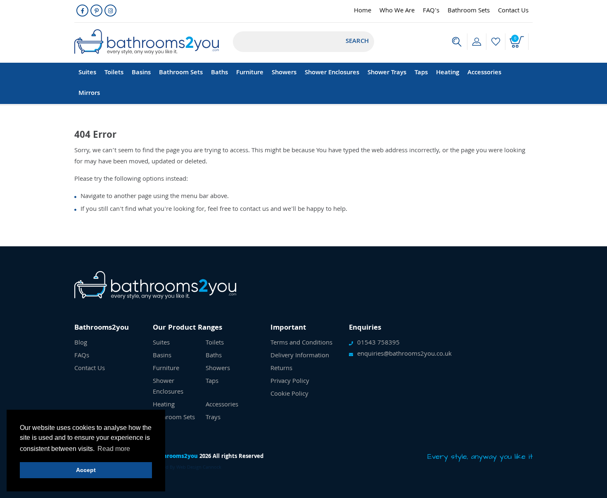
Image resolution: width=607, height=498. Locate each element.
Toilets (113, 73)
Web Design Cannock (198, 468)
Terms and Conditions (301, 343)
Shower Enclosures (332, 73)
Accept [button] (86, 470)
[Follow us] (82, 11)
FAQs (81, 356)
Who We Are (397, 11)
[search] (457, 41)
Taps (421, 73)
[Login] (477, 42)
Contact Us (513, 11)
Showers (284, 73)
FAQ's (431, 11)
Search (357, 41)
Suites (87, 73)
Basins (141, 73)
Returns (281, 368)
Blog (80, 343)
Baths (219, 73)
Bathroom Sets (469, 11)
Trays (213, 418)
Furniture (249, 73)
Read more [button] (113, 448)
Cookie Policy (289, 394)
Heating (447, 73)
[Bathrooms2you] (146, 41)
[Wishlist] (496, 42)
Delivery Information (299, 356)
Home (362, 11)
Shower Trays (387, 73)
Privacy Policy (289, 381)
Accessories (484, 73)
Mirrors (89, 93)
